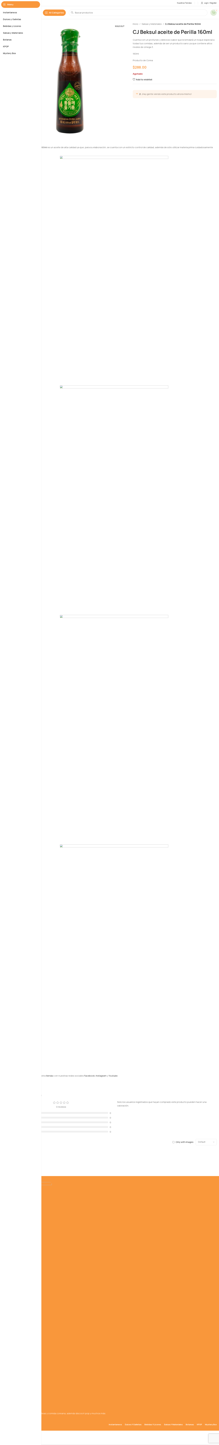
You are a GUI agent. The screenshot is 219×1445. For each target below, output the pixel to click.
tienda (49, 1075)
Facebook (89, 1075)
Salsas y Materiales (152, 24)
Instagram (101, 1075)
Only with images (184, 1142)
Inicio (135, 24)
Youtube (113, 1075)
